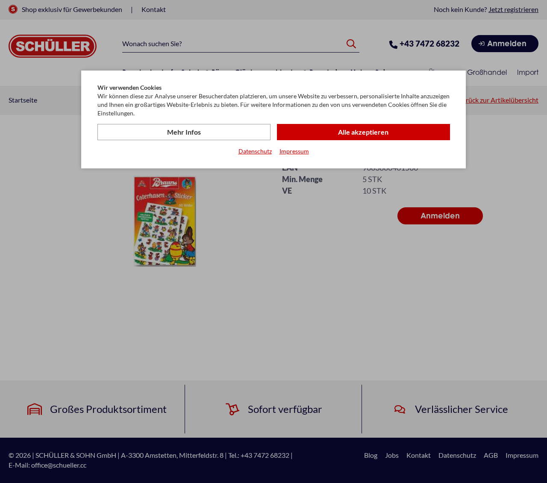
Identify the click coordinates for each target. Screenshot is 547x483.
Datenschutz (255, 151)
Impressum (294, 151)
